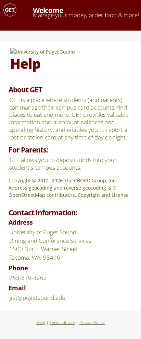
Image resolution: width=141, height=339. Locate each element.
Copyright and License (103, 195)
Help (40, 322)
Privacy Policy (92, 322)
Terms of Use (62, 322)
